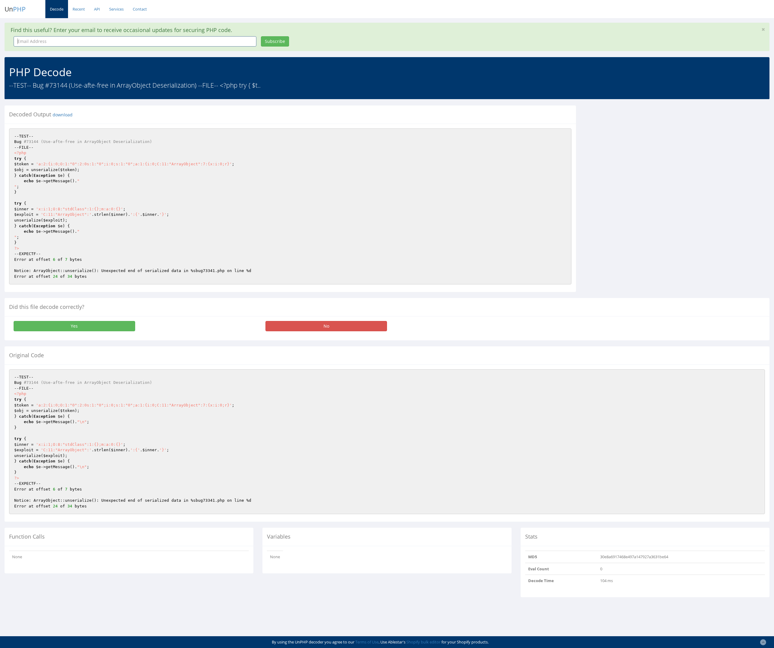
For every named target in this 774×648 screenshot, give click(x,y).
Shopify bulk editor (423, 642)
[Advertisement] (636, 147)
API (97, 9)
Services (116, 9)
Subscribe (275, 41)
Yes (74, 326)
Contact (140, 9)
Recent (79, 9)
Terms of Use (367, 642)
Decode (56, 9)
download (63, 115)
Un (15, 9)
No (326, 326)
